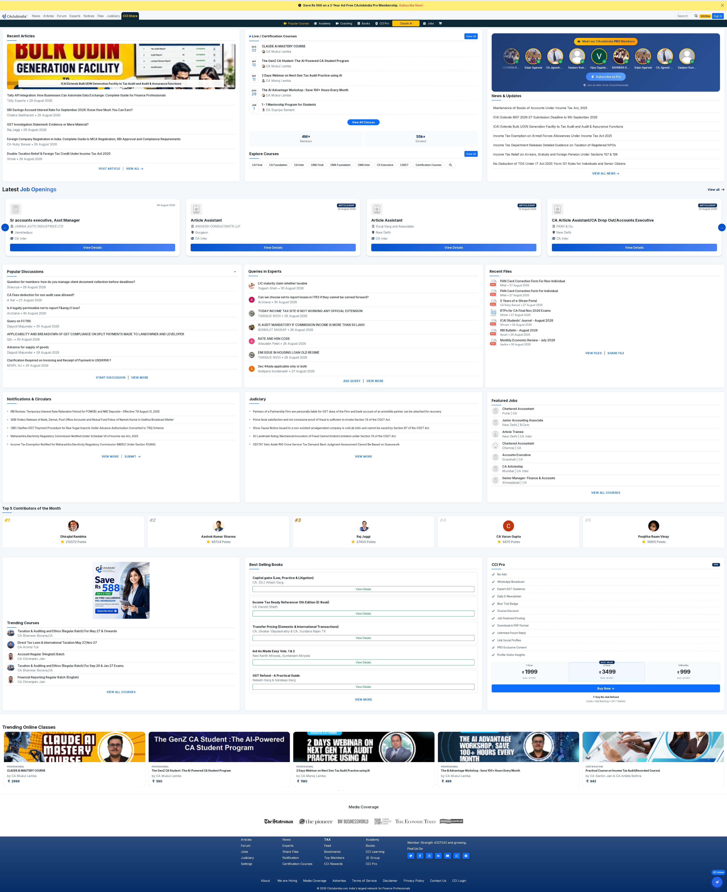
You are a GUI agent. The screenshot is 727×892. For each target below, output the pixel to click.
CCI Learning (375, 852)
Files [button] (100, 16)
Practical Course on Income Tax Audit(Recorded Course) (333, 770)
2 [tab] (344, 790)
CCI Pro (384, 23)
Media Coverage (314, 881)
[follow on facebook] (420, 856)
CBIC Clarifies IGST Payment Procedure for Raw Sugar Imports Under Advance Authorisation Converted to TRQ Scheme (87, 428)
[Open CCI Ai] (717, 882)
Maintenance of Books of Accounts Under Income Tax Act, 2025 (540, 108)
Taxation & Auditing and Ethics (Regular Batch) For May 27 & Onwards (67, 631)
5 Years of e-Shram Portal (518, 301)
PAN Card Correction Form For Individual (529, 291)
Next (708, 759)
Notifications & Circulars (29, 399)
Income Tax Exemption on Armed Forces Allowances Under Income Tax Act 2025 (121, 83)
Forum (245, 845)
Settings (246, 864)
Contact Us (438, 881)
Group (375, 858)
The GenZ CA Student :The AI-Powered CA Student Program (305, 61)
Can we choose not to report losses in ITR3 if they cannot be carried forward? (313, 297)
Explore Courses (264, 154)
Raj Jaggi (13, 130)
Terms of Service (364, 881)
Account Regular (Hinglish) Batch (41, 654)
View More (139, 377)
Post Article (109, 168)
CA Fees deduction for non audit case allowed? (40, 295)
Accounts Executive (516, 455)
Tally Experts (16, 100)
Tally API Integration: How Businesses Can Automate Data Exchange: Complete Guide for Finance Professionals (86, 95)
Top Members (334, 858)
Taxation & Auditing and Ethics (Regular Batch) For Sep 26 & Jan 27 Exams (70, 666)
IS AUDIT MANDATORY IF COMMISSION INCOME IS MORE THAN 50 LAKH (311, 325)
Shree (12, 159)
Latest (29, 189)
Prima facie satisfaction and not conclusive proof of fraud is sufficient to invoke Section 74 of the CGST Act (321, 419)
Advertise (339, 881)
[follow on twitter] (410, 856)
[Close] (722, 5)
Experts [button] (74, 16)
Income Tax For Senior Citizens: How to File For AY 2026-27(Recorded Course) (637, 770)
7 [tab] (372, 790)
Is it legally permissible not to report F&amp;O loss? (43, 308)
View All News (604, 173)
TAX (327, 839)
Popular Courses (298, 23)
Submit (131, 456)
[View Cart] (441, 23)
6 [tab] (366, 790)
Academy (325, 23)
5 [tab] (361, 790)
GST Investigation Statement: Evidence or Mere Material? (48, 124)
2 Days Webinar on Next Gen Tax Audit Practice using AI (302, 75)
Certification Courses (429, 164)
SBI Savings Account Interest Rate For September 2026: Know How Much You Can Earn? (70, 110)
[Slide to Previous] (5, 227)
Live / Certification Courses (274, 36)
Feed (327, 845)
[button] (695, 16)
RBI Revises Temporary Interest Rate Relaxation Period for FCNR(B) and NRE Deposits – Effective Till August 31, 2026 (85, 411)
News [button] (36, 16)
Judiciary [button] (113, 16)
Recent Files (501, 271)
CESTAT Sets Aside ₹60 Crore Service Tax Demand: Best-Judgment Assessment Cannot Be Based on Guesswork (326, 444)
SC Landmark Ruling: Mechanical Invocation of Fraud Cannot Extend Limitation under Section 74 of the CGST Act (324, 436)
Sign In (718, 16)
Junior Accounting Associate (522, 420)
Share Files (290, 852)
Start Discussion (110, 377)
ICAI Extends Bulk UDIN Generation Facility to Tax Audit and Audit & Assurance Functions (558, 126)
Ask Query (352, 381)
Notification (290, 858)
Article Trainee (512, 432)
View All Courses (605, 492)
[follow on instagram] (429, 856)
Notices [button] (88, 16)
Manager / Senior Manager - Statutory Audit (593, 220)
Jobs (431, 23)
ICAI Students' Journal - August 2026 (526, 320)
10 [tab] (389, 790)
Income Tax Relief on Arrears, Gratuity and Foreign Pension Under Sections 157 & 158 (555, 154)
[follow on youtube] (447, 856)
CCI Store (130, 16)
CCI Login (459, 881)
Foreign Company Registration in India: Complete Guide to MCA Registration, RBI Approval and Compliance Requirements (93, 139)
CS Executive (385, 164)
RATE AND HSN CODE (274, 339)
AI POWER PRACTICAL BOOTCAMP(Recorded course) (475, 770)
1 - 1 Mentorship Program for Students (289, 104)
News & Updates (506, 96)
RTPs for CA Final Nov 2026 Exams (525, 310)
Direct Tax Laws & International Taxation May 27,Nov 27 (57, 642)
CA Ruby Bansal (18, 144)
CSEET (404, 164)
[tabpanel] (74, 759)
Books (366, 23)
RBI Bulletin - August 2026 (519, 330)
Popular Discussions (25, 271)
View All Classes (363, 122)
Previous (18, 759)
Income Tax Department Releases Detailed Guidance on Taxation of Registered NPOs (554, 145)
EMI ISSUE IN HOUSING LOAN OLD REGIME (288, 352)
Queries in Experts (265, 271)
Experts (287, 845)
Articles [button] (48, 16)
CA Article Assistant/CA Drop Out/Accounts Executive (242, 220)
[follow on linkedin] (438, 856)
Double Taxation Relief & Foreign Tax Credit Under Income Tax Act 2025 (59, 153)
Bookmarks (332, 852)
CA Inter (299, 164)
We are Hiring (287, 881)
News (286, 839)
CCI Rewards (333, 864)
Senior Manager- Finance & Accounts (528, 478)
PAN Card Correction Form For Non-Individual (532, 281)
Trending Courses (23, 623)
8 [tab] (378, 790)
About (265, 881)
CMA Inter (364, 164)
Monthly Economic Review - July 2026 (527, 340)
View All (133, 168)
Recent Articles (21, 36)
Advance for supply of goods (28, 347)
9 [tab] (383, 790)
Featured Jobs (504, 400)
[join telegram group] (466, 856)
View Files (593, 353)
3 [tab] (349, 790)
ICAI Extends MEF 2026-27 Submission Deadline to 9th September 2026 (545, 117)
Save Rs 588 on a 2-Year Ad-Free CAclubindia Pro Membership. (363, 5)
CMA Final (317, 164)
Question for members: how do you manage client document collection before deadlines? (71, 282)
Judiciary (257, 399)
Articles (246, 839)
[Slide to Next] (722, 227)
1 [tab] (338, 790)
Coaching (346, 23)
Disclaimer (390, 881)
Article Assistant (25, 220)
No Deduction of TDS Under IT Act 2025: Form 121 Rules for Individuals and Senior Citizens (559, 164)
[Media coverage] (363, 821)
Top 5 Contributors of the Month (31, 508)
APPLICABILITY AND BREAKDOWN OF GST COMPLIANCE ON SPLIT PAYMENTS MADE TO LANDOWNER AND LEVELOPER (95, 334)
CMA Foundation (340, 164)
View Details (363, 589)
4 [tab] (355, 790)
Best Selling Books (266, 564)
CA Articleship (512, 466)
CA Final (257, 164)
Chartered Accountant (518, 409)
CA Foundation (278, 164)
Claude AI (406, 23)
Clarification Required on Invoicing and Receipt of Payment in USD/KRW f (59, 360)
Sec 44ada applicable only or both (282, 366)
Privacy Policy (414, 881)
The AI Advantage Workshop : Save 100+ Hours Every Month (305, 90)
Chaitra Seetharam (21, 115)
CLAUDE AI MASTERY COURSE (283, 46)
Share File (616, 353)
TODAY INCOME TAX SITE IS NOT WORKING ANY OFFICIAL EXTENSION (310, 311)
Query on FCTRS (19, 321)
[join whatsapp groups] (456, 856)
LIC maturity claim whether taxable (282, 283)
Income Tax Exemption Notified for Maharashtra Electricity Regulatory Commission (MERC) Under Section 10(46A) (83, 444)
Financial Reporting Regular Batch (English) (48, 677)
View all (714, 189)
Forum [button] (61, 16)
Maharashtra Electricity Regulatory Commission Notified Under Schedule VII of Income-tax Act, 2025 (74, 436)
